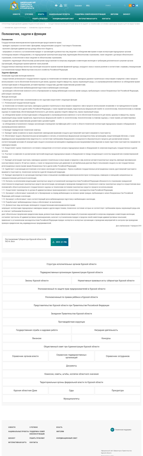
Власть (41, 14)
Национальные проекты (59, 14)
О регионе (29, 14)
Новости (16, 14)
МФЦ (88, 5)
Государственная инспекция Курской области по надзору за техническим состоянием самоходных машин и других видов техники (94, 24)
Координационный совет (63, 19)
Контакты (106, 19)
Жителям (114, 14)
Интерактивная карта (88, 19)
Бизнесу (126, 14)
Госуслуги (78, 5)
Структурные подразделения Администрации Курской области (23, 24)
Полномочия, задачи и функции (15, 28)
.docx (61, 242)
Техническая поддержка (123, 430)
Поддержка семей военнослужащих (90, 14)
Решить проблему (40, 19)
